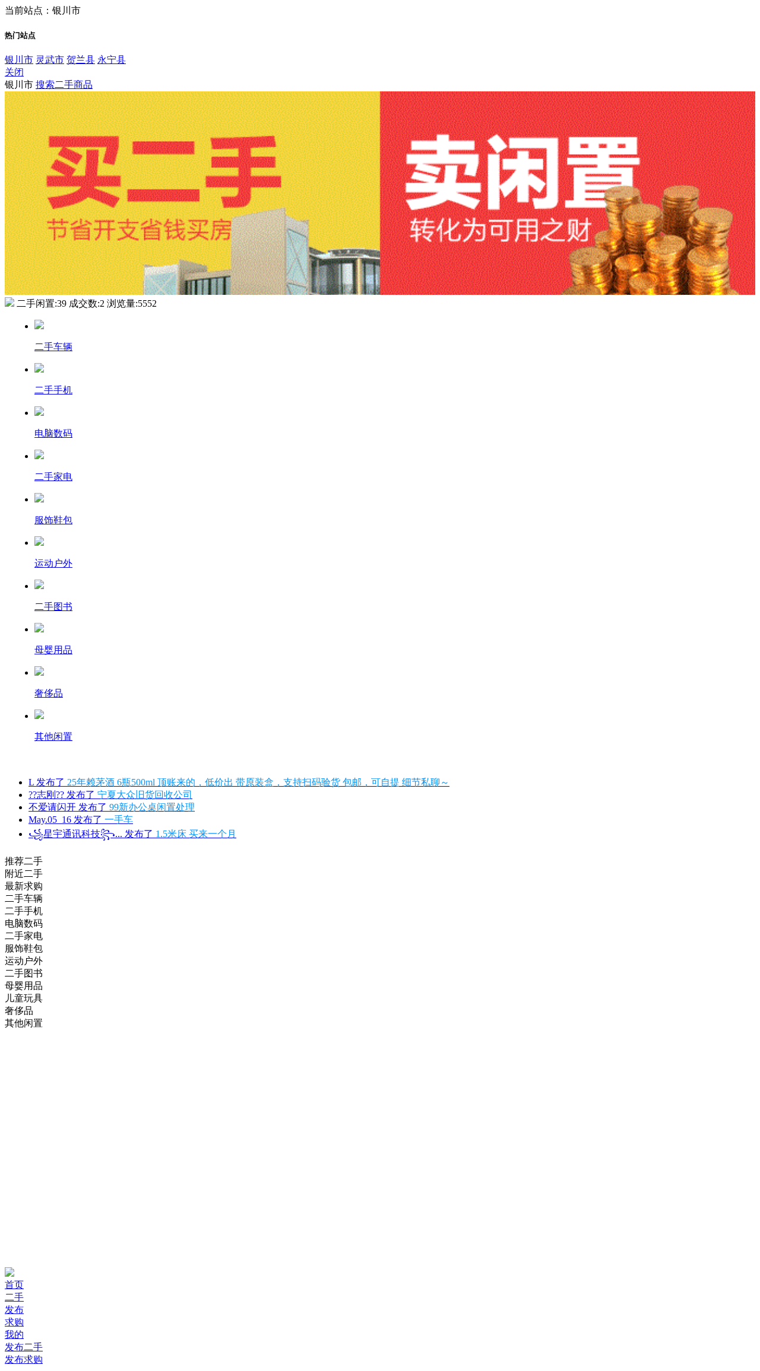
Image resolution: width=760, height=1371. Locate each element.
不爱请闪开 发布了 (111, 807)
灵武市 (50, 60)
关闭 (14, 72)
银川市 (19, 60)
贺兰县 (80, 60)
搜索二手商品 (64, 84)
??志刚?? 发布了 (110, 795)
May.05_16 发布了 (80, 820)
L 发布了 (238, 782)
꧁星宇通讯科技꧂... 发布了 (132, 834)
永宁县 (111, 60)
